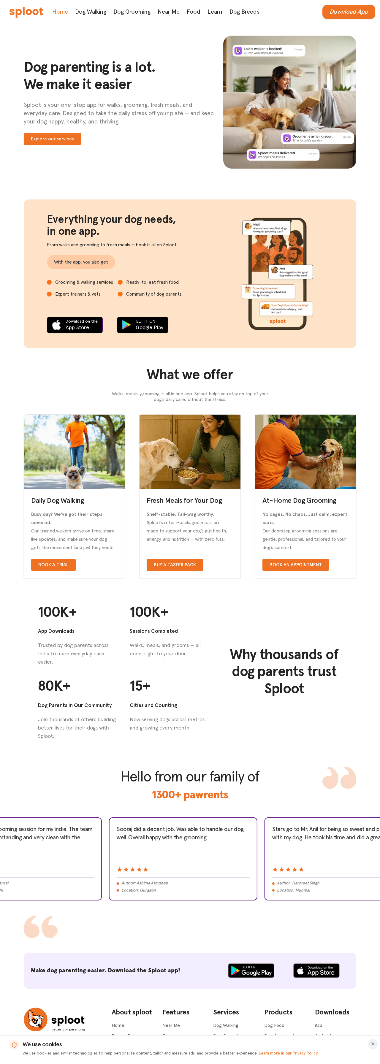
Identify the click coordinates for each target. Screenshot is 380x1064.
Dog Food (274, 1025)
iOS (318, 1025)
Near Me (169, 12)
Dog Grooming (132, 12)
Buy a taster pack (175, 564)
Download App (349, 12)
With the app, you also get (81, 262)
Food (193, 12)
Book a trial (53, 564)
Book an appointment (296, 564)
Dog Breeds (244, 12)
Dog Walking (90, 12)
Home (60, 12)
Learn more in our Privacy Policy (288, 1053)
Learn (215, 12)
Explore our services (52, 139)
